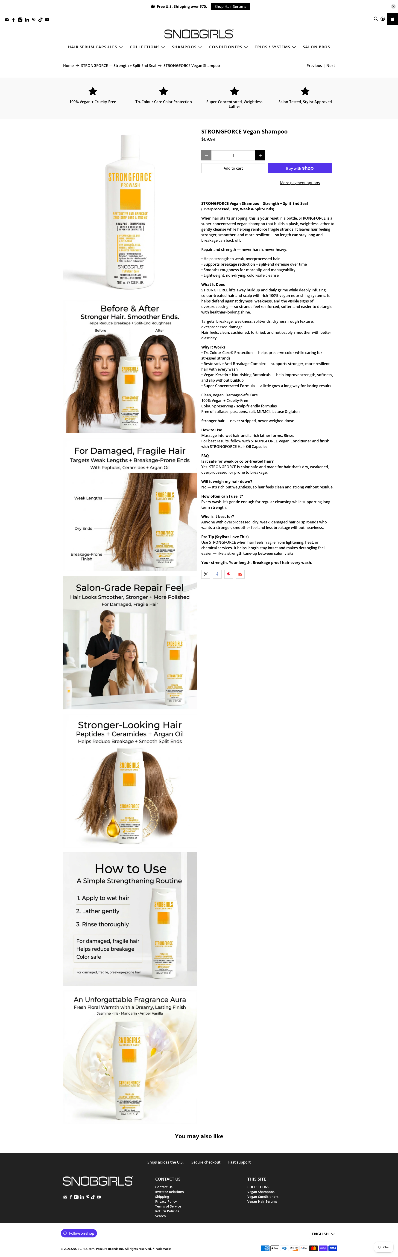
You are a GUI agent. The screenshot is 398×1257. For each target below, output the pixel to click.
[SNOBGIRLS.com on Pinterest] (35, 21)
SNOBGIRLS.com (82, 1249)
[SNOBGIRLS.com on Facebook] (14, 21)
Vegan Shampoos (261, 1192)
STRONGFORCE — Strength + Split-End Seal (118, 65)
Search (160, 1216)
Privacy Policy (166, 1201)
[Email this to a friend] (240, 574)
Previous (314, 65)
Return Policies (167, 1211)
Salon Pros (316, 46)
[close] (393, 6)
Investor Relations (169, 1192)
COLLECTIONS (145, 46)
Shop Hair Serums (230, 6)
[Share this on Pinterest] (228, 574)
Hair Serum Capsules (92, 46)
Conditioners (225, 46)
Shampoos (184, 46)
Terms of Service (168, 1206)
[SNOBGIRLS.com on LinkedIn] (28, 21)
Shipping (162, 1196)
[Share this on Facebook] (217, 574)
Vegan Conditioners (262, 1196)
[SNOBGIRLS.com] (199, 33)
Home (68, 65)
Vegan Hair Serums (262, 1201)
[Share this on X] (205, 574)
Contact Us (164, 1187)
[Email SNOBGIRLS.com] (8, 21)
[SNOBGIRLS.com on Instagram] (21, 21)
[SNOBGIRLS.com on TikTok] (41, 21)
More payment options (300, 182)
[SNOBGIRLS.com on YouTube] (48, 21)
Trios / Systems (272, 46)
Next (330, 65)
